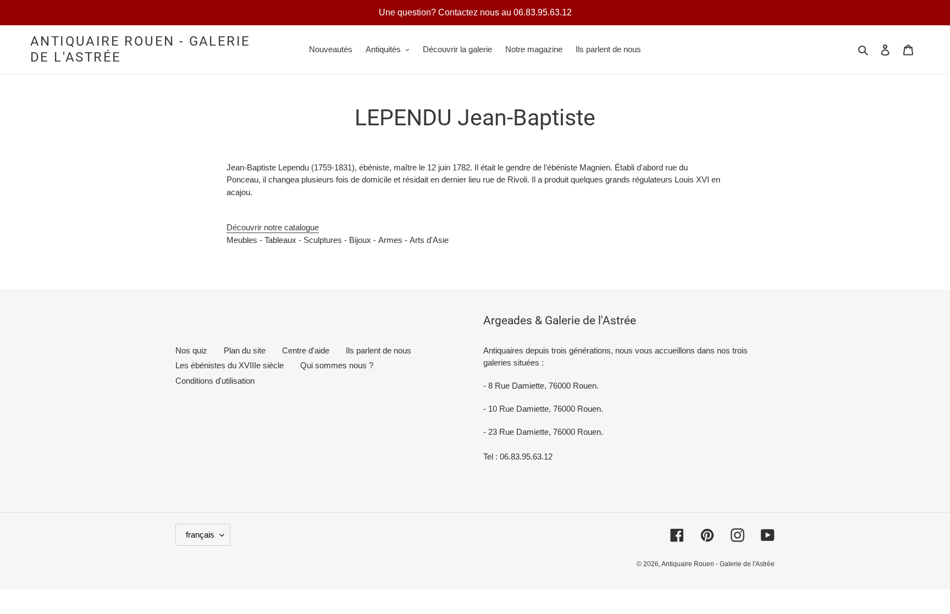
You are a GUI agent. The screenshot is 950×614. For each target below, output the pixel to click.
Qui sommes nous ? (336, 365)
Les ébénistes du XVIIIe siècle (229, 365)
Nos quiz (191, 350)
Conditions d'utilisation (215, 380)
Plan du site (245, 350)
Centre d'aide (305, 350)
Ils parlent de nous (378, 350)
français (200, 534)
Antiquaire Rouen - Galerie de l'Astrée (140, 49)
